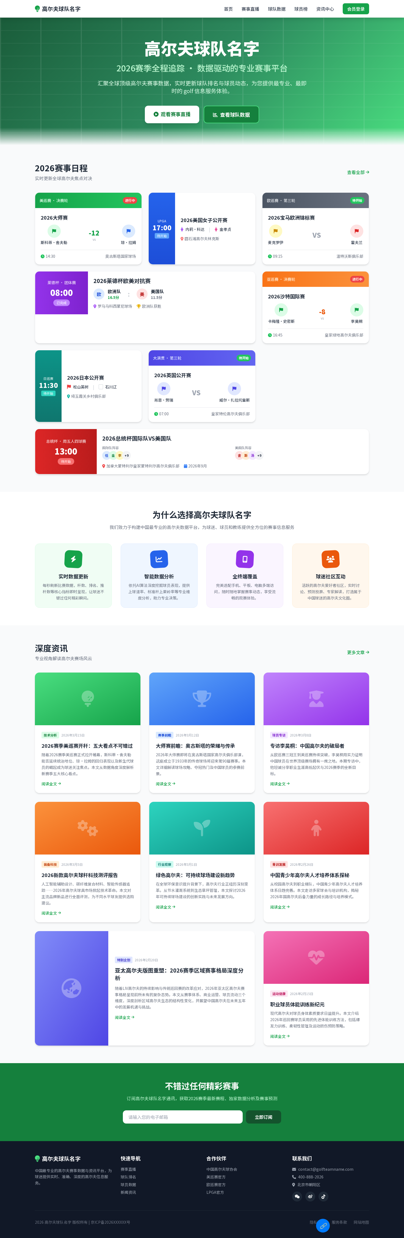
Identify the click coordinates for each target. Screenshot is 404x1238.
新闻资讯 (128, 1192)
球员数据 (128, 1184)
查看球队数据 (235, 114)
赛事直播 (250, 8)
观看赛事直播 (175, 113)
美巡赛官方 (216, 1177)
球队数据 (277, 8)
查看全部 (356, 172)
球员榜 (301, 8)
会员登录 (356, 8)
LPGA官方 (215, 1192)
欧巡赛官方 (216, 1184)
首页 (228, 8)
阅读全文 (49, 783)
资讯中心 (325, 8)
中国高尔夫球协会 (221, 1169)
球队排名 (128, 1177)
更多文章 (356, 652)
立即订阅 (263, 1117)
